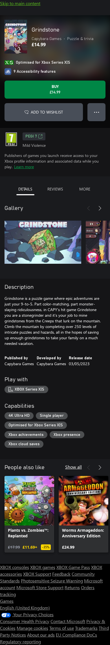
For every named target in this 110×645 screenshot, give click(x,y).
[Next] (99, 208)
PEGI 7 (31, 136)
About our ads (41, 635)
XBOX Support (37, 574)
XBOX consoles (14, 567)
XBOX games (42, 567)
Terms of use (61, 628)
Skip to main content (20, 3)
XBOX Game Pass (73, 567)
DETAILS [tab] (25, 189)
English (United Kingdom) (25, 608)
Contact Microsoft (67, 621)
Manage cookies (32, 628)
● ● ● (96, 112)
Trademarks (86, 628)
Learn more (24, 166)
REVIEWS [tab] (55, 189)
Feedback (61, 574)
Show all (73, 467)
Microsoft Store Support (39, 587)
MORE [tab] (84, 189)
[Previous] (88, 208)
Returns (72, 587)
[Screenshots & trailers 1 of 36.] (43, 242)
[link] (29, 514)
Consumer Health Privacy (24, 621)
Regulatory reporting (20, 641)
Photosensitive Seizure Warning (52, 581)
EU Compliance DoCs (76, 635)
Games (7, 601)
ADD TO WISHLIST (47, 112)
